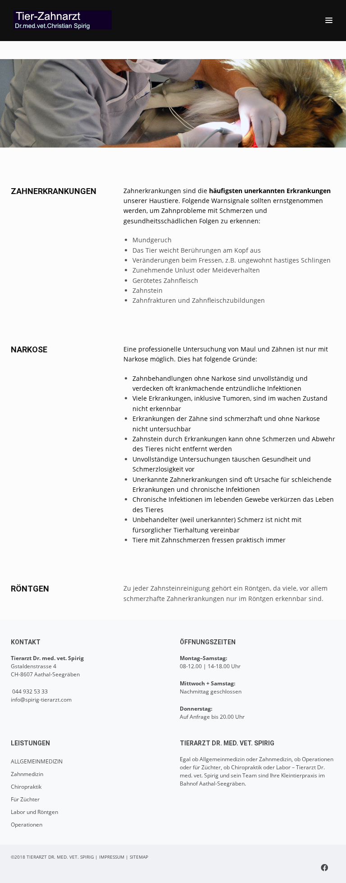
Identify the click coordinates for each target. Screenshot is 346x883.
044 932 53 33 (29, 691)
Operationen (26, 824)
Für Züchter (25, 799)
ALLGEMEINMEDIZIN (37, 761)
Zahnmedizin (27, 774)
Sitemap (139, 857)
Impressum (111, 857)
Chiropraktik (26, 787)
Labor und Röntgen (34, 812)
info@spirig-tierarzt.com (41, 699)
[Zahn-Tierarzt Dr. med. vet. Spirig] (65, 20)
